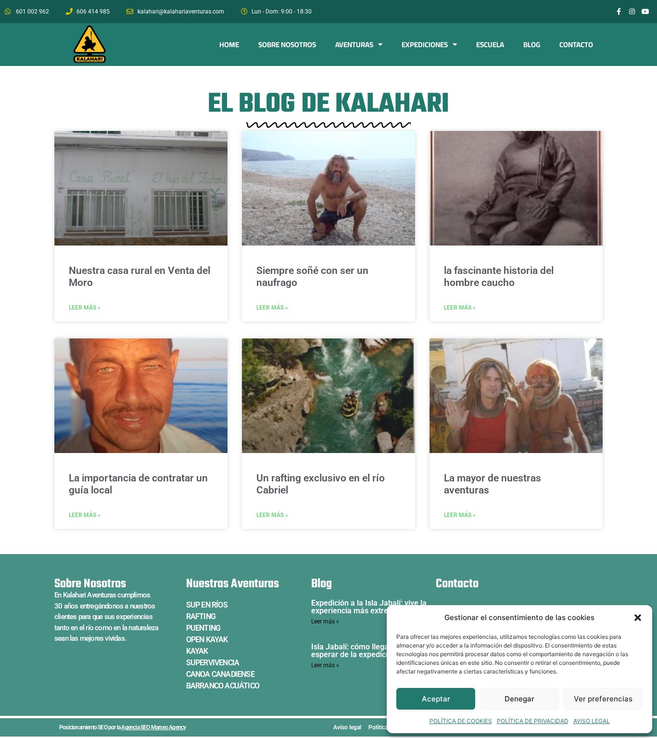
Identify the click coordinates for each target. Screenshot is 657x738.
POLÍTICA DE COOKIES (461, 721)
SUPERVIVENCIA (213, 662)
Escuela (490, 45)
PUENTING (203, 628)
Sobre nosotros (287, 45)
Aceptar (436, 698)
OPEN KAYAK (207, 639)
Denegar (519, 698)
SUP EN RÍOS (206, 604)
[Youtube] (645, 11)
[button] (638, 617)
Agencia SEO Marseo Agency (153, 727)
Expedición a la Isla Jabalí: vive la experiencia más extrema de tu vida (373, 606)
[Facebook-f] (618, 11)
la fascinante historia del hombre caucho (499, 276)
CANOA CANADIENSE (220, 674)
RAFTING (200, 616)
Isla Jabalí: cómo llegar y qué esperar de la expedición (361, 650)
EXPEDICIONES (425, 45)
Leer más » (85, 307)
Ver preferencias (603, 698)
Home (229, 45)
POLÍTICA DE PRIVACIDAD (533, 721)
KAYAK (197, 651)
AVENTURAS (354, 45)
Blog (531, 45)
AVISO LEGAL (591, 721)
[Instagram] (632, 11)
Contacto (576, 45)
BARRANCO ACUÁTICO (222, 685)
